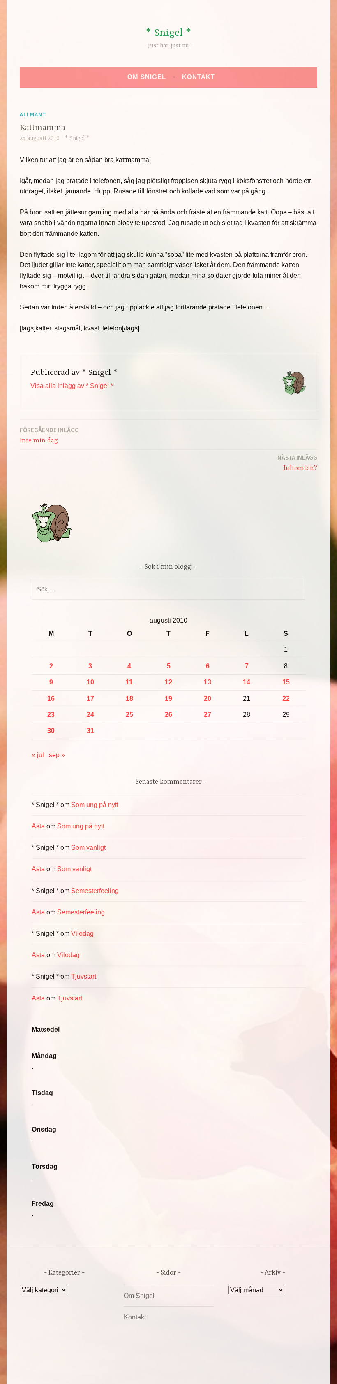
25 (129, 714)
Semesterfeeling (95, 890)
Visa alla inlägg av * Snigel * (71, 385)
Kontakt (198, 76)
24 (90, 714)
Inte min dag (49, 435)
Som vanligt (88, 847)
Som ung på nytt (94, 804)
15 (286, 682)
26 (168, 714)
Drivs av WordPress (107, 1368)
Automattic (246, 1368)
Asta (38, 826)
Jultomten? (297, 463)
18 (129, 698)
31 (90, 730)
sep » (57, 754)
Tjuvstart (83, 976)
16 (51, 698)
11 (129, 682)
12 (168, 682)
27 (207, 714)
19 (168, 698)
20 (207, 698)
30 (51, 730)
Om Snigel (146, 76)
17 (90, 698)
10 (90, 682)
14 (246, 682)
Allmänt (33, 114)
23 (51, 714)
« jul (38, 754)
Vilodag (82, 933)
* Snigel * (168, 33)
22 (286, 698)
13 (207, 682)
